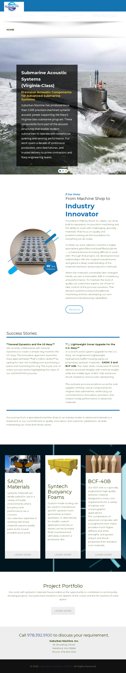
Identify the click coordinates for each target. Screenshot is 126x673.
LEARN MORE (22, 554)
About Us (31, 16)
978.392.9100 (39, 635)
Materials (48, 14)
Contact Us (78, 16)
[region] (63, 106)
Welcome (15, 16)
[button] (60, 171)
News (64, 16)
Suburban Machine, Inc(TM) (56, 666)
